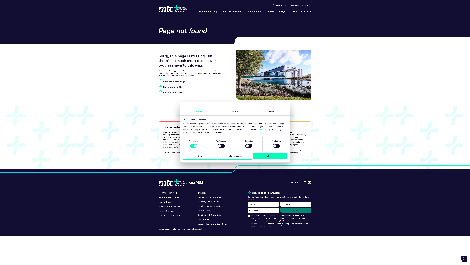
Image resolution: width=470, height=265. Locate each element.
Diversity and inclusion (208, 202)
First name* (263, 204)
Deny (200, 156)
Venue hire (164, 211)
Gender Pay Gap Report (209, 206)
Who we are (164, 206)
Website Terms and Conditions (212, 224)
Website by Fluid (201, 229)
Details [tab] (235, 111)
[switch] (221, 146)
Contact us (176, 215)
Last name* (295, 204)
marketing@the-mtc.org (278, 223)
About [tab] (271, 111)
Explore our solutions (175, 152)
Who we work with (169, 197)
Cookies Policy (263, 129)
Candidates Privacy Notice (210, 215)
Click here (294, 223)
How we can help (168, 193)
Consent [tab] (198, 112)
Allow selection (235, 156)
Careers (162, 215)
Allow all (270, 156)
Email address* (263, 210)
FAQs (173, 211)
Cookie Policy (204, 219)
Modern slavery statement (210, 197)
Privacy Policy (204, 210)
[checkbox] (249, 216)
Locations (175, 206)
